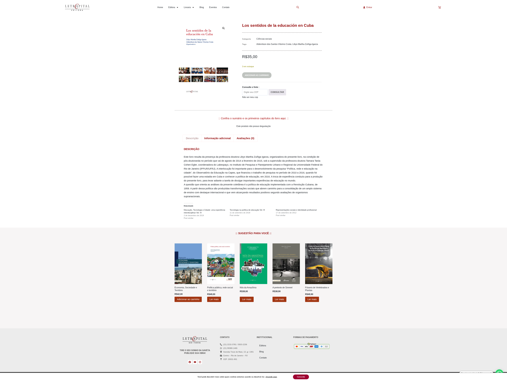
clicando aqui (271, 377)
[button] (223, 28)
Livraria (187, 7)
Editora (171, 7)
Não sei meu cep (250, 97)
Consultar (277, 92)
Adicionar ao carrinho (257, 75)
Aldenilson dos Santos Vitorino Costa (273, 44)
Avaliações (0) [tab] (245, 138)
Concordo (301, 377)
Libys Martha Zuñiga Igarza (305, 44)
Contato (225, 7)
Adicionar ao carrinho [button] (188, 299)
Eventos (213, 7)
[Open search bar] (297, 7)
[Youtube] (195, 362)
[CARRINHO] (439, 7)
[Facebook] (190, 362)
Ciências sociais (264, 39)
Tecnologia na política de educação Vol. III (247, 210)
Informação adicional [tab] (217, 138)
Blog (201, 7)
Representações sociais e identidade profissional (296, 210)
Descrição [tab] (192, 138)
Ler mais (214, 299)
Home (160, 7)
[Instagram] (200, 362)
